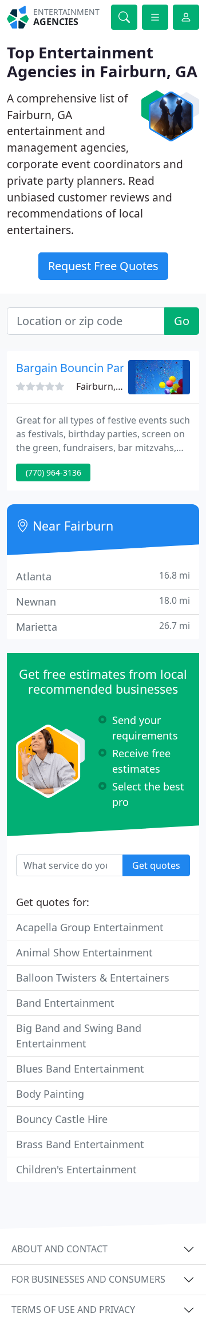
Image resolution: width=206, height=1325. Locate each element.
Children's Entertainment (76, 1169)
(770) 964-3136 (53, 472)
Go (181, 321)
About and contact (59, 1249)
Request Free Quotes (103, 266)
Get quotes (156, 865)
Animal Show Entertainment (84, 952)
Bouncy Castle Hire (62, 1119)
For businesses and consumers (88, 1279)
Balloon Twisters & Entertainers (92, 977)
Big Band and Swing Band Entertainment (78, 1035)
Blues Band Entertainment (80, 1068)
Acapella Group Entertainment (90, 927)
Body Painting (50, 1094)
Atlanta (103, 576)
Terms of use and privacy (73, 1309)
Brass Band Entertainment (80, 1144)
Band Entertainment (65, 1003)
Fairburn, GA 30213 (117, 386)
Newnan (103, 601)
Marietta (103, 626)
